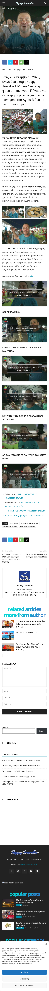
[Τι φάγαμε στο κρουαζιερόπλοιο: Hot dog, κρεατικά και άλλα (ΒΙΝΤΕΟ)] (8, 624)
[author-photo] (24, 582)
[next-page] (7, 655)
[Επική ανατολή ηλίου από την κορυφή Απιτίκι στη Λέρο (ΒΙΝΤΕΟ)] (8, 647)
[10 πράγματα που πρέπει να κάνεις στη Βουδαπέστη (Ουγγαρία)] (8, 903)
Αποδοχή (24, 972)
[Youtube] (37, 871)
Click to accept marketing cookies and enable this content (24, 293)
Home (3, 9)
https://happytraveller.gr (24, 589)
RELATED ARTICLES (24, 609)
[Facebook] (4, 62)
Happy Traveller (25, 585)
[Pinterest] (15, 62)
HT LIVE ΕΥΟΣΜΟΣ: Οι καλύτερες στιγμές (25, 511)
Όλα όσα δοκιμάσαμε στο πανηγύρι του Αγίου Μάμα (36, 555)
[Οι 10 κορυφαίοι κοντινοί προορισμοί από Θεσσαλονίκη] (8, 914)
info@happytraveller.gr (29, 864)
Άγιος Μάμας (14, 523)
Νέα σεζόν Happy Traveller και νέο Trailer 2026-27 (21, 760)
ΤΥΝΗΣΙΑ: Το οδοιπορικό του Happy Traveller (19, 777)
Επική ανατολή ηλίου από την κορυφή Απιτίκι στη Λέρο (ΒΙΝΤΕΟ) (29, 647)
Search (5, 727)
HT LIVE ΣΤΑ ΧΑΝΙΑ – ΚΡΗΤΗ (28, 633)
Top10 (19, 905)
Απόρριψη (24, 979)
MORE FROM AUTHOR (24, 615)
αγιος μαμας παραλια (10, 526)
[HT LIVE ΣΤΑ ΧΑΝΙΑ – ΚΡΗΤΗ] (8, 635)
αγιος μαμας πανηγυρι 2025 (29, 523)
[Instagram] (18, 871)
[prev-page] (3, 655)
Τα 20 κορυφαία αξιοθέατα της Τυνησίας (17, 771)
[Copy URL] (26, 62)
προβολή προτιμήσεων (24, 985)
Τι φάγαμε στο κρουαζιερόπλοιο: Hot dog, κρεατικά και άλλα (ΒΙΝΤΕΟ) (31, 624)
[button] (45, 944)
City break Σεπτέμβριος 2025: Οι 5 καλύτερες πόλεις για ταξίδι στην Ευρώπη (11, 558)
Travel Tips (20, 928)
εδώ (32, 276)
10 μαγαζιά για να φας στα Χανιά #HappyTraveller (21, 766)
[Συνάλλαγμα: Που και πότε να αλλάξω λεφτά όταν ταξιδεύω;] (8, 926)
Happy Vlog (11, 9)
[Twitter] (10, 62)
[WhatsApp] (21, 62)
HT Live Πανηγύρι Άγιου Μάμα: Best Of (24, 515)
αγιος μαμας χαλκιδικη (27, 526)
